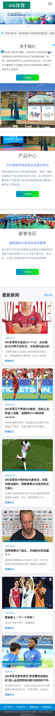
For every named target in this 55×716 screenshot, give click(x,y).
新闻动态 (34, 707)
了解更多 (27, 194)
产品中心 (21, 707)
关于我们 (8, 707)
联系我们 (47, 707)
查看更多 (48, 295)
